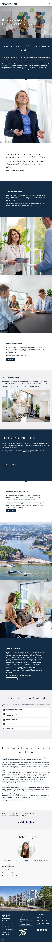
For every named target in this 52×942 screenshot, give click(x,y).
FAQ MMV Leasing (25, 924)
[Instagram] (43, 930)
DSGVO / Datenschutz (24, 918)
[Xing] (46, 930)
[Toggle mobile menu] (49, 3)
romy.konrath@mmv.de (11, 876)
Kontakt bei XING (9, 873)
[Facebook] (41, 930)
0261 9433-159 (8, 869)
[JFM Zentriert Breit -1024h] (26, 818)
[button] (26, 710)
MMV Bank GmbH (41, 917)
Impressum (23, 915)
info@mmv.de (5, 932)
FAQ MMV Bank (24, 921)
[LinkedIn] (38, 930)
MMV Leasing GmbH (42, 920)
